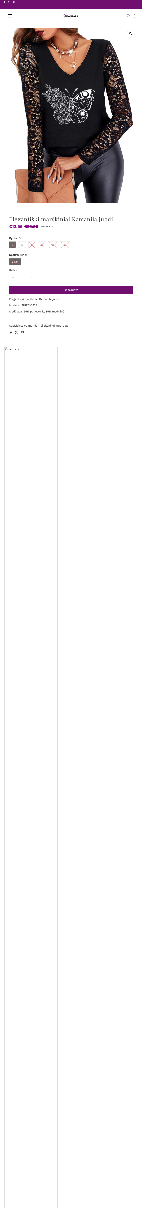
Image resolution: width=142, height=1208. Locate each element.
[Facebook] (4, 5)
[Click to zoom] (131, 34)
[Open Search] (128, 15)
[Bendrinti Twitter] (17, 333)
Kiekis (13, 270)
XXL (53, 244)
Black (15, 261)
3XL (65, 244)
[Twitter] (14, 5)
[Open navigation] (21, 16)
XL (41, 244)
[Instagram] (9, 5)
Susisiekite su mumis (23, 325)
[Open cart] (134, 16)
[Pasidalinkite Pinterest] (22, 333)
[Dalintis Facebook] (11, 333)
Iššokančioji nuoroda (54, 325)
